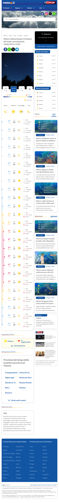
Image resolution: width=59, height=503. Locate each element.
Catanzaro (45, 474)
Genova (32, 450)
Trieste (32, 457)
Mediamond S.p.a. (14, 495)
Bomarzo (8, 393)
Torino (31, 446)
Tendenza (40, 135)
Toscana (18, 460)
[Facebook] (42, 13)
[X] (50, 13)
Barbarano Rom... (25, 378)
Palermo (32, 478)
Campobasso (33, 471)
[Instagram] (46, 13)
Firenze (44, 460)
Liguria (5, 450)
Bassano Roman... (26, 383)
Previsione (40, 235)
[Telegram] (17, 49)
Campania (6, 467)
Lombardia (19, 450)
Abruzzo (18, 467)
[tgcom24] (50, 2)
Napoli (32, 467)
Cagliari (44, 478)
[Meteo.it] (9, 2)
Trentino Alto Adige (9, 453)
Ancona (32, 460)
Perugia (32, 464)
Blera (7, 388)
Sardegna (19, 478)
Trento (32, 453)
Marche (18, 457)
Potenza (32, 474)
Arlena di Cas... (25, 373)
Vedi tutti (53, 216)
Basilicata (6, 474)
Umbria (5, 464)
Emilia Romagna (7, 457)
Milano (44, 450)
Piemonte (6, 446)
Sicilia (4, 478)
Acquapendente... (12, 373)
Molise (5, 471)
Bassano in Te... (11, 383)
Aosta (44, 446)
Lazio (17, 464)
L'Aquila (44, 467)
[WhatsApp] (54, 13)
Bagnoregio (9, 378)
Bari (43, 471)
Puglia (18, 471)
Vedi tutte (54, 115)
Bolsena (22, 388)
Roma (44, 464)
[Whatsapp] (9, 49)
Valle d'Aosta (20, 446)
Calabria (18, 474)
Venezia (44, 453)
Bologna (44, 457)
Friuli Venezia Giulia (9, 460)
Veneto (18, 453)
